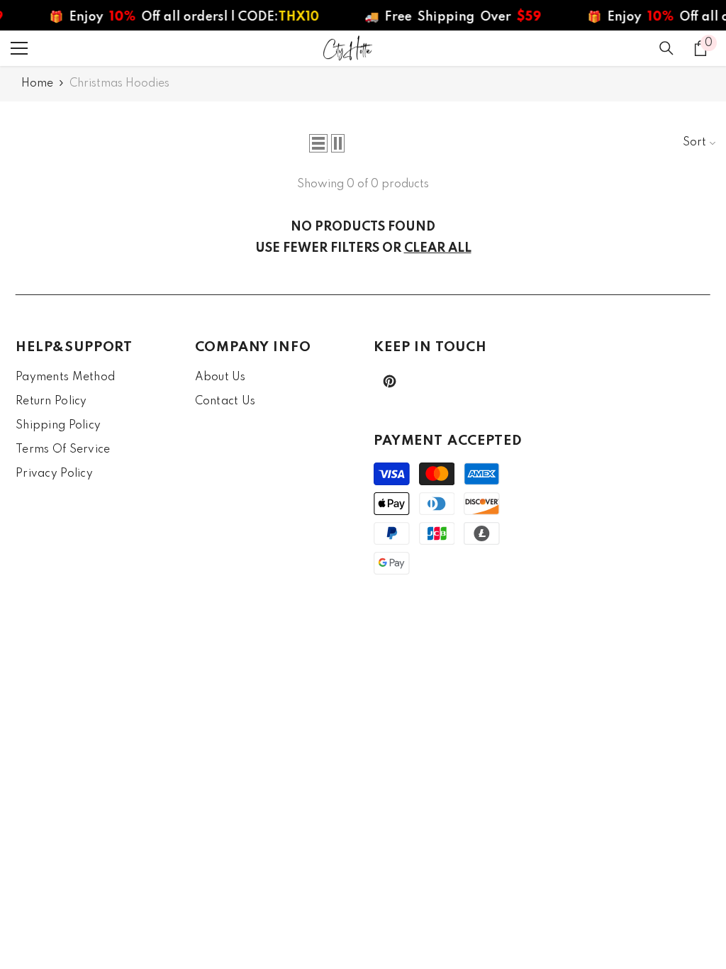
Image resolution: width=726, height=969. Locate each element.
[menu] (19, 48)
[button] (318, 143)
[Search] (666, 48)
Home (37, 83)
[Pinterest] (390, 381)
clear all (437, 248)
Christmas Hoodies (119, 83)
